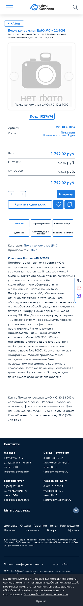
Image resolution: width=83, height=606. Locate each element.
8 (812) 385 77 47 (53, 457)
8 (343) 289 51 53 (14, 486)
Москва (9, 452)
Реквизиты (32, 530)
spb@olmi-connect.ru (56, 471)
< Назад (14, 23)
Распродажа (69, 525)
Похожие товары (63, 223)
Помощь (10, 530)
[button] (69, 76)
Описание (19, 223)
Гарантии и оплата (63, 232)
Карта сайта (60, 564)
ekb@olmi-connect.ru (16, 499)
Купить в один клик (30, 204)
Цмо (34, 250)
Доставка (19, 232)
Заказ (53, 525)
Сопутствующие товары (40, 232)
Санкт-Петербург (56, 452)
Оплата (25, 525)
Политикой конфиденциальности (46, 594)
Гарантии (40, 525)
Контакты (12, 444)
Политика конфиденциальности (23, 564)
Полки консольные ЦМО (41, 245)
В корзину (66, 194)
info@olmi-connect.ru (16, 471)
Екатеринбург (14, 480)
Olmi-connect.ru (63, 542)
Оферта (73, 530)
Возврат (52, 530)
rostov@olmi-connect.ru (57, 499)
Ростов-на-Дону (55, 480)
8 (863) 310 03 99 (53, 486)
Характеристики (41, 223)
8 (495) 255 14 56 (14, 457)
